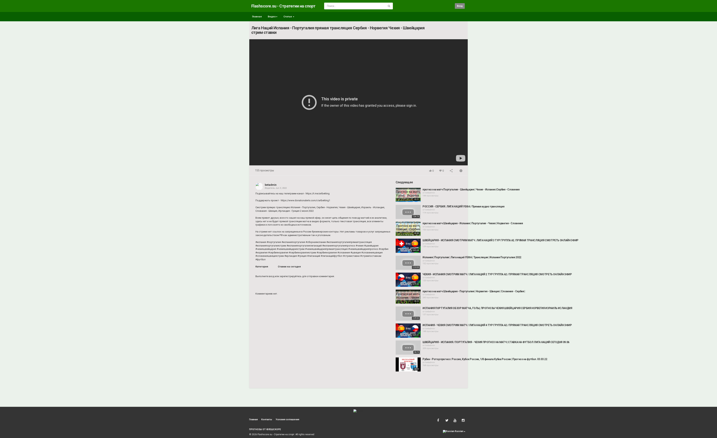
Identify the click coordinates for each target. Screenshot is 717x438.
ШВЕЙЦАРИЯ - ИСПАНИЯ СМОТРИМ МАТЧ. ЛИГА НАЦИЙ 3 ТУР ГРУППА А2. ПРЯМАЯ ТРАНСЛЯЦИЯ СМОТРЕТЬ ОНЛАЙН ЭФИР (500, 240)
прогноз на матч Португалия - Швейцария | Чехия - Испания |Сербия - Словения (471, 189)
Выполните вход (264, 276)
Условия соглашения (287, 419)
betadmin (271, 184)
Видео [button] (272, 16)
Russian (459, 431)
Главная (257, 16)
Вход (460, 6)
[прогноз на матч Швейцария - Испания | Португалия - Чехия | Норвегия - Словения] (408, 229)
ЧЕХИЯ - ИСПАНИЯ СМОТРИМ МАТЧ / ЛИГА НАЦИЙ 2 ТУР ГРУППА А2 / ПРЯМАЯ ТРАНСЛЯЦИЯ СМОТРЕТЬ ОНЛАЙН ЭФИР (497, 274)
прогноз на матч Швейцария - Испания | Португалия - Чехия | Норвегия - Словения (473, 223)
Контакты (266, 419)
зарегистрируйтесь (291, 276)
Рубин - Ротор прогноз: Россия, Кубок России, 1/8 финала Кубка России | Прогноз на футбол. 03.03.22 (485, 359)
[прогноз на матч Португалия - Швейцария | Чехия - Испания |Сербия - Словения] (408, 195)
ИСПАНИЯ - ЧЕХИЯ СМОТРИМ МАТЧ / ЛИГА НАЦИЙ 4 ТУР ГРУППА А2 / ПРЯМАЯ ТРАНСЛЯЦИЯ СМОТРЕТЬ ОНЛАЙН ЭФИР (497, 325)
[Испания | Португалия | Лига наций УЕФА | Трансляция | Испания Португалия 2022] (408, 263)
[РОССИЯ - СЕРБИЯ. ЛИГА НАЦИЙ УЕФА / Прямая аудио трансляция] (408, 212)
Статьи (287, 16)
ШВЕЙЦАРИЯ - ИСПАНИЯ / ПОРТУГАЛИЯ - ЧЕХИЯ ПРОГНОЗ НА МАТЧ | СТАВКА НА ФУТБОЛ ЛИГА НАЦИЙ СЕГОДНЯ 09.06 (496, 342)
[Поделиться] (451, 171)
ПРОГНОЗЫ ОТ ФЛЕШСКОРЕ (265, 429)
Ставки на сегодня (289, 266)
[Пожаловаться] (461, 171)
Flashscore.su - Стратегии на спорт (283, 6)
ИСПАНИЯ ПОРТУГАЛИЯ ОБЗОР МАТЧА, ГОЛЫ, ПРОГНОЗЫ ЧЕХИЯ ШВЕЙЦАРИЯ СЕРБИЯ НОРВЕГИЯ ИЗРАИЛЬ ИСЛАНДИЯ (497, 308)
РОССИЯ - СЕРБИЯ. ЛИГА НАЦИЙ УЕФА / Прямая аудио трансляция (464, 206)
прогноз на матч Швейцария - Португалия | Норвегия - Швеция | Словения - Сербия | (474, 291)
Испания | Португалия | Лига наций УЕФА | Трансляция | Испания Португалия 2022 (472, 257)
